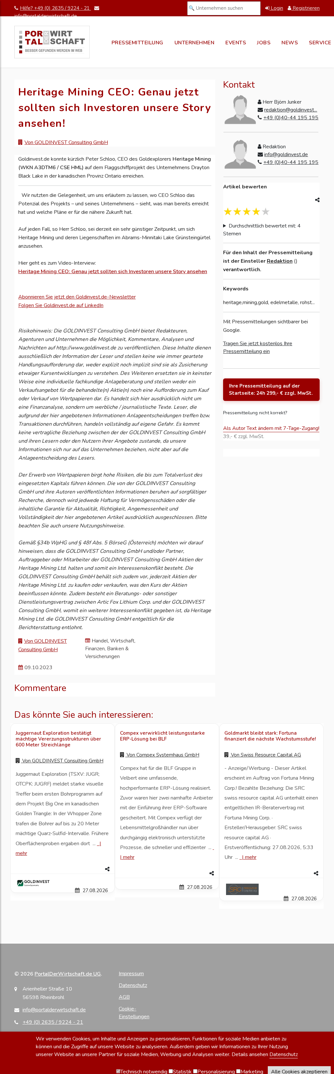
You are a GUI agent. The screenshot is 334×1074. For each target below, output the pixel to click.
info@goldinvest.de (286, 154)
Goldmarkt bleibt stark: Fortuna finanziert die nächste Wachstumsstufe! (270, 736)
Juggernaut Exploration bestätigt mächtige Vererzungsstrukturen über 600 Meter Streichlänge (58, 739)
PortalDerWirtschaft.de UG (68, 974)
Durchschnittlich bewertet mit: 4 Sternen (262, 229)
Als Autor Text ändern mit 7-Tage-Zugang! (271, 428)
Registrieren (305, 8)
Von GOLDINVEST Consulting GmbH (66, 142)
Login (276, 8)
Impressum (131, 973)
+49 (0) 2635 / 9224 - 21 (53, 1022)
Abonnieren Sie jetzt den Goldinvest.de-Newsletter (77, 297)
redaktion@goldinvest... (290, 109)
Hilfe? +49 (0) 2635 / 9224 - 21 (55, 8)
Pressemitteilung (137, 42)
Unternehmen (195, 42)
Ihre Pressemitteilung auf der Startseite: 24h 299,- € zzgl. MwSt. (271, 390)
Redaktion (280, 261)
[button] (63, 869)
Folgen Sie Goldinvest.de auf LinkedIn (60, 305)
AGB (124, 997)
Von (62, 761)
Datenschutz (133, 985)
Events (235, 42)
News (289, 42)
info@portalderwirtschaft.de (54, 1009)
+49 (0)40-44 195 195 (290, 117)
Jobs (263, 42)
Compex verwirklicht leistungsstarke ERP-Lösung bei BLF (162, 736)
